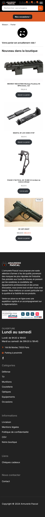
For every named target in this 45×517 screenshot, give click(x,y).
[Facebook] (3, 358)
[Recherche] (40, 8)
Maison (5, 24)
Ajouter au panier (24, 95)
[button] (21, 2)
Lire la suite (24, 191)
